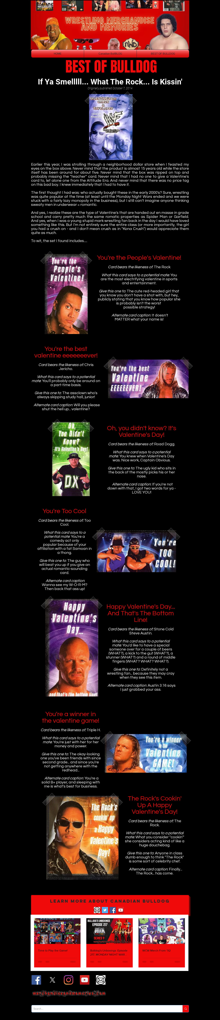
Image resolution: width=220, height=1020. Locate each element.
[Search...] (185, 1008)
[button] (110, 905)
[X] (52, 980)
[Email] (97, 910)
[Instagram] (68, 980)
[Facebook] (113, 910)
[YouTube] (121, 910)
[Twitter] (105, 910)
